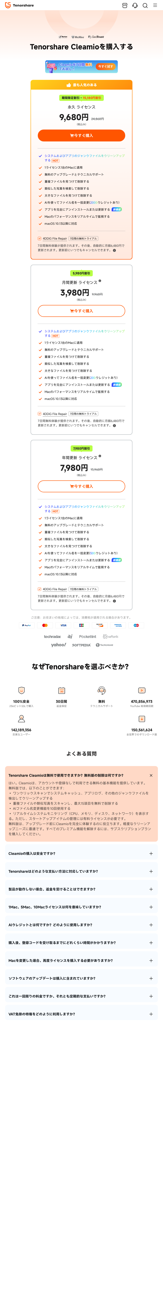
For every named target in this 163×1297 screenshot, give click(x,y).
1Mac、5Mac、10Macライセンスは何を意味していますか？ (55, 907)
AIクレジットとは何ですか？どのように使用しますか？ (51, 925)
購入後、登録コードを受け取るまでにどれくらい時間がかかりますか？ (62, 942)
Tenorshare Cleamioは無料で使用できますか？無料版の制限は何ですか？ (66, 775)
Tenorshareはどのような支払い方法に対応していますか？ (53, 871)
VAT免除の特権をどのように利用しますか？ (42, 1014)
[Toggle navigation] (153, 5)
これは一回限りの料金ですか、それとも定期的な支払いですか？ (57, 996)
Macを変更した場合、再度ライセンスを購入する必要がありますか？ (61, 960)
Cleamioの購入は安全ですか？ (32, 853)
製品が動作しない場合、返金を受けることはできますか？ (52, 889)
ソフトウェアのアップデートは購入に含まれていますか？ (52, 978)
